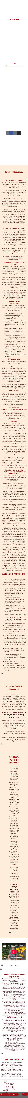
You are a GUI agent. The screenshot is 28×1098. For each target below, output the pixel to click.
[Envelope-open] (7, 133)
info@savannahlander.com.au (14, 91)
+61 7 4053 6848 (10, 80)
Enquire (14, 1094)
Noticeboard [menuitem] (6, 1090)
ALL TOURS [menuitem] (9, 1085)
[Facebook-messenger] (15, 133)
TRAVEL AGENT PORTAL (14, 105)
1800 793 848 (14, 76)
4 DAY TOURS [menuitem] (10, 1086)
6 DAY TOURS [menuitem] (10, 1087)
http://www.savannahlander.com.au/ (15, 409)
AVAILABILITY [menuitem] (10, 1083)
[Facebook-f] (11, 133)
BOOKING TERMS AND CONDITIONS (13, 111)
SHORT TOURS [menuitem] (10, 1089)
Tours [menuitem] (4, 1082)
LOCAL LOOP (10, 117)
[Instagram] (19, 133)
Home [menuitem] (4, 1081)
